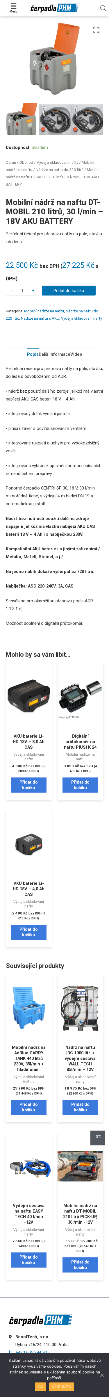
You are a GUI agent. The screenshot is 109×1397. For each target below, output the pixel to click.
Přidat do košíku (68, 290)
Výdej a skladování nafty (57, 162)
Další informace (54, 354)
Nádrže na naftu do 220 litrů (59, 170)
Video (76, 354)
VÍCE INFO (61, 1386)
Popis (33, 354)
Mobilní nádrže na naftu (44, 311)
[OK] (102, 1375)
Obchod (26, 162)
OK (40, 1386)
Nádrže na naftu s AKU (40, 318)
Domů (11, 162)
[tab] (33, 354)
